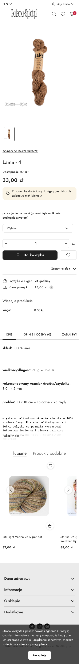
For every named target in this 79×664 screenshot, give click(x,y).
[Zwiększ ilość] (66, 243)
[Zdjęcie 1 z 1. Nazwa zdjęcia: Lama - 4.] (9, 134)
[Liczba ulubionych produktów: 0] (62, 14)
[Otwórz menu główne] (5, 13)
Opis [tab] (9, 334)
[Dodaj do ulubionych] (68, 255)
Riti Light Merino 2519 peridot (22, 537)
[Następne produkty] (68, 490)
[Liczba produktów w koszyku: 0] (71, 14)
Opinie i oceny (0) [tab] (37, 334)
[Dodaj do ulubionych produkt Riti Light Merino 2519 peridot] (50, 466)
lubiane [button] (20, 453)
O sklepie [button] (12, 601)
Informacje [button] (13, 589)
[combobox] (38, 228)
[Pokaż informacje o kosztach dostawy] (51, 287)
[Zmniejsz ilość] (6, 243)
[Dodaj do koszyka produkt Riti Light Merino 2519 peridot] (50, 526)
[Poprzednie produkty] (10, 490)
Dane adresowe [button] (17, 578)
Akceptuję (39, 655)
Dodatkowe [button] (13, 612)
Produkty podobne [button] (49, 453)
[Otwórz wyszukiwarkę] (54, 14)
